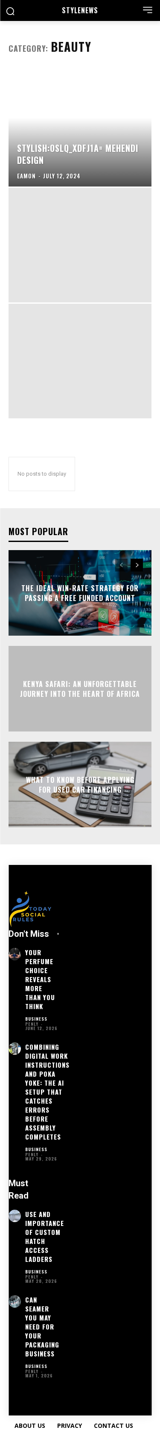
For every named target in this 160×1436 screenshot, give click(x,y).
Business (36, 1019)
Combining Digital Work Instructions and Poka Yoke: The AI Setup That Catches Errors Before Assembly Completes (47, 1091)
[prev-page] (121, 565)
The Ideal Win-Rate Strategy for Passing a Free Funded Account (80, 593)
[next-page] (137, 565)
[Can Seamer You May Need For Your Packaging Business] (15, 1301)
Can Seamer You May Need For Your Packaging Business (42, 1326)
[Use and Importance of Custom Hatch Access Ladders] (15, 1216)
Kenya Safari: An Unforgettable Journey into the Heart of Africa (80, 689)
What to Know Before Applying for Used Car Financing (80, 784)
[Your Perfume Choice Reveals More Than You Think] (15, 954)
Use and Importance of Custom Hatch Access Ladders (44, 1236)
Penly (31, 1024)
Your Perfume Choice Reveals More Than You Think (40, 979)
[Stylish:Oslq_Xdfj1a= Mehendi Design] (80, 129)
